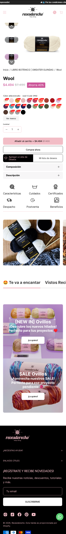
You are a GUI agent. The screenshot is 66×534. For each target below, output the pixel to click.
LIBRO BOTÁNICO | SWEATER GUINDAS (32, 69)
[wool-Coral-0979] (40, 100)
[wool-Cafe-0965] (5, 112)
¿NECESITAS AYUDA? (13, 450)
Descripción (13, 175)
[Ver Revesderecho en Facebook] (19, 514)
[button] (54, 12)
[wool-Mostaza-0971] (17, 100)
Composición (13, 166)
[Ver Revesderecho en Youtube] (33, 514)
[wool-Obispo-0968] (5, 106)
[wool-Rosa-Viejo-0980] (23, 100)
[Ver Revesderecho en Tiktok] (12, 514)
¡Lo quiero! (33, 340)
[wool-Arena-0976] (11, 112)
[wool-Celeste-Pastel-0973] (11, 106)
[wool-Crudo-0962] (5, 100)
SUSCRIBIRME (32, 501)
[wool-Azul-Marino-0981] (29, 106)
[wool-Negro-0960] (23, 112)
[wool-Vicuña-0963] (58, 106)
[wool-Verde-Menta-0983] (40, 106)
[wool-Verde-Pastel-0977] (35, 106)
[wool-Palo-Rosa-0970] (29, 100)
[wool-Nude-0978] (11, 100)
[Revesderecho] (33, 12)
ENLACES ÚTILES (11, 461)
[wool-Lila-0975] (58, 100)
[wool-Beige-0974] (52, 106)
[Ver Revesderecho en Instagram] (5, 514)
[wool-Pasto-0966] (46, 106)
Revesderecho (18, 523)
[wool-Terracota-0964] (46, 100)
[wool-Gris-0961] (17, 112)
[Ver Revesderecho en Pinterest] (26, 514)
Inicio (6, 69)
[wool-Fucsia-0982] (35, 100)
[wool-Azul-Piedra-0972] (17, 106)
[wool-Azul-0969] (23, 106)
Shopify (6, 526)
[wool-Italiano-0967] (52, 100)
